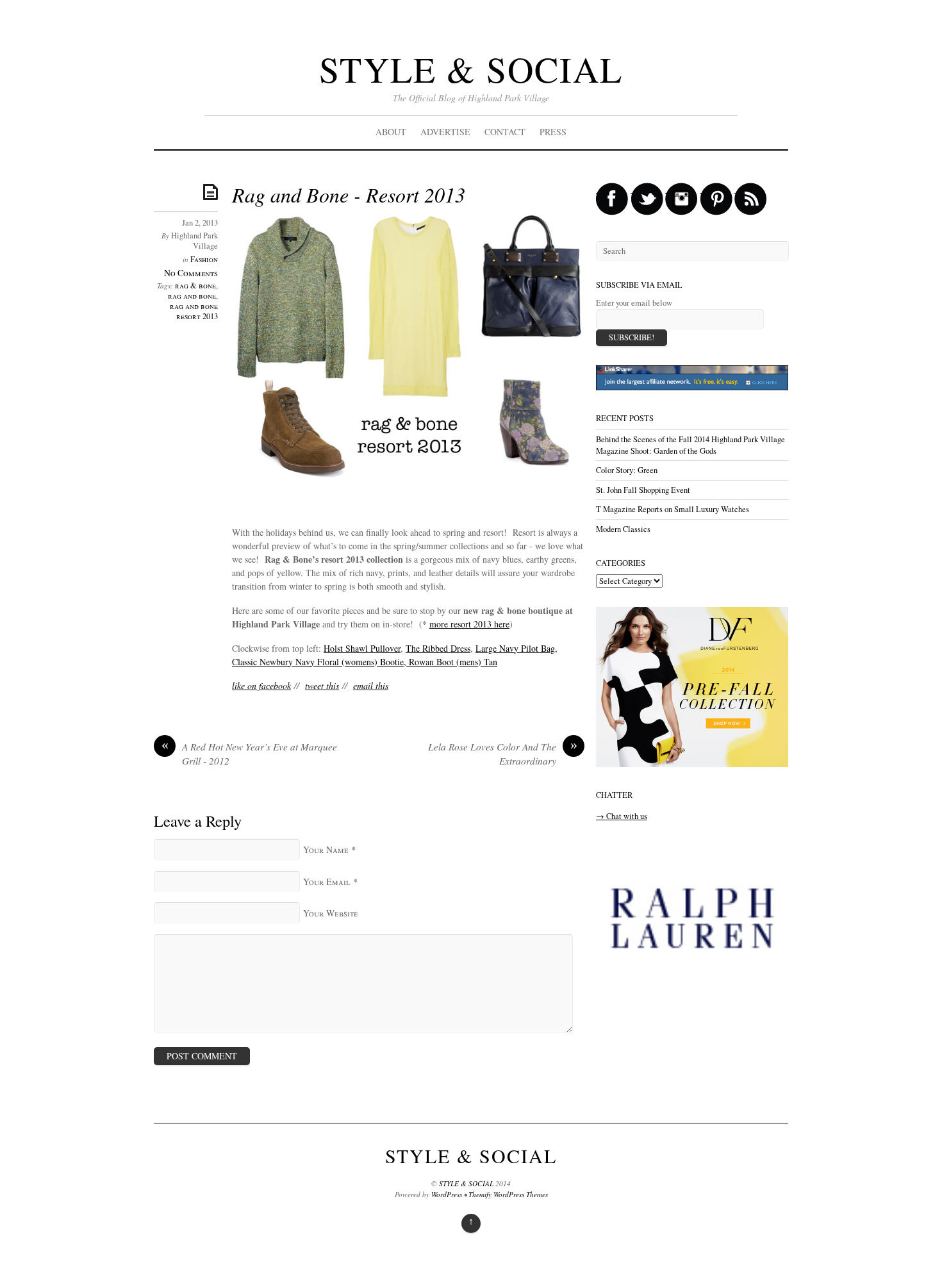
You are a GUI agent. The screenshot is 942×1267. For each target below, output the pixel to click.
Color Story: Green (626, 470)
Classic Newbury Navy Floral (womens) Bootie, (320, 662)
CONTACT (504, 132)
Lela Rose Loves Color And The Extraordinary (502, 753)
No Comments (191, 273)
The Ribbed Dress (438, 648)
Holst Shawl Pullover (362, 648)
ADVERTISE (445, 132)
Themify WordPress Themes (508, 1194)
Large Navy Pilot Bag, (516, 648)
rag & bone (195, 285)
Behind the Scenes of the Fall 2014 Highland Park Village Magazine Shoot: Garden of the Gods (690, 445)
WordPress (446, 1194)
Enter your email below (634, 302)
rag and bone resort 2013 (194, 311)
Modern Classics (623, 529)
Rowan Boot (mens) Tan (453, 662)
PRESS (553, 132)
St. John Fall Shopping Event (643, 489)
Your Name (326, 849)
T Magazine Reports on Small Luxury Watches (672, 509)
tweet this (322, 685)
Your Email (327, 881)
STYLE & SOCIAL (471, 69)
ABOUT (391, 132)
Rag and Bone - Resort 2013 (348, 194)
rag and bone (192, 295)
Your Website (330, 913)
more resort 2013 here (469, 624)
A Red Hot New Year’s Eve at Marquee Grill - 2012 (249, 753)
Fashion (204, 259)
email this (370, 685)
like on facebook (261, 685)
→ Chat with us (621, 816)
